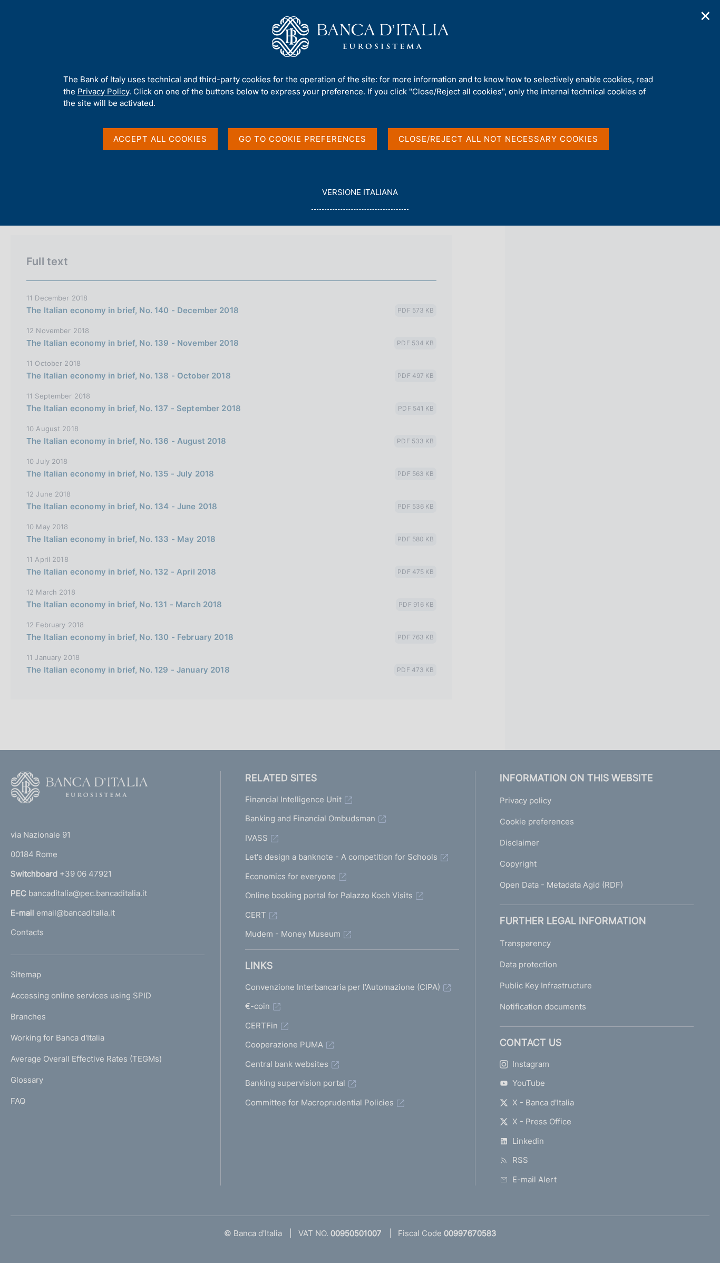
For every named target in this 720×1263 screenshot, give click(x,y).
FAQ (18, 1101)
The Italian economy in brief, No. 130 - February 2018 (129, 637)
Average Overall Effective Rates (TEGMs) (86, 1059)
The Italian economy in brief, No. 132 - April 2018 (121, 572)
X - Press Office (541, 1121)
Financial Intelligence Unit (293, 799)
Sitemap (26, 974)
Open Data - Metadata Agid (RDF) (561, 885)
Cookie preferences (537, 822)
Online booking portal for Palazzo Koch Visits (329, 895)
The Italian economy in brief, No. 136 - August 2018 (126, 441)
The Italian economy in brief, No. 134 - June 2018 (121, 506)
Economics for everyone (290, 876)
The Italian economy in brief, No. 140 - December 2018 (132, 310)
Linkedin (528, 1141)
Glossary (27, 1080)
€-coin (257, 1006)
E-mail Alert (534, 1179)
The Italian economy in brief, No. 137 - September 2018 (133, 408)
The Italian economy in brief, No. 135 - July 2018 (120, 474)
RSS (520, 1160)
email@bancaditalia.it (75, 913)
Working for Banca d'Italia (57, 1038)
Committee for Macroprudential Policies (319, 1102)
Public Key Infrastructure (546, 985)
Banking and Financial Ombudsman (310, 818)
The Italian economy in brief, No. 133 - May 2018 (121, 539)
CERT (255, 915)
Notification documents (543, 1007)
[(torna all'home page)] (79, 789)
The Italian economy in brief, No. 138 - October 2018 (128, 376)
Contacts (27, 932)
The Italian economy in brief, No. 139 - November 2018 (132, 343)
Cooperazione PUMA (284, 1044)
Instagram (530, 1064)
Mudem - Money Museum (292, 934)
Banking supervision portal (295, 1083)
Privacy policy (525, 800)
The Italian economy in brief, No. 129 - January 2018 (128, 670)
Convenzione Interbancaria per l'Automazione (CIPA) (342, 987)
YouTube (528, 1083)
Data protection (528, 964)
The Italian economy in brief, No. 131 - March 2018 (124, 604)
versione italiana (360, 198)
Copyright (518, 864)
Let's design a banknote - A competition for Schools (341, 857)
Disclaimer (519, 843)
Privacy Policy (103, 91)
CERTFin (261, 1026)
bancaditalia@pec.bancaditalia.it (87, 893)
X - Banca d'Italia (543, 1102)
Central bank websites (286, 1064)
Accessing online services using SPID (81, 995)
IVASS (256, 838)
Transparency (525, 943)
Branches (28, 1017)
